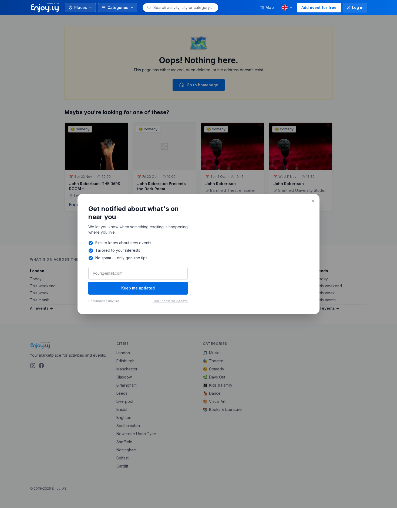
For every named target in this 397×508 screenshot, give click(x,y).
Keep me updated (138, 288)
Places (80, 7)
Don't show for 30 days (170, 301)
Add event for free (319, 7)
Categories (117, 7)
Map (269, 7)
